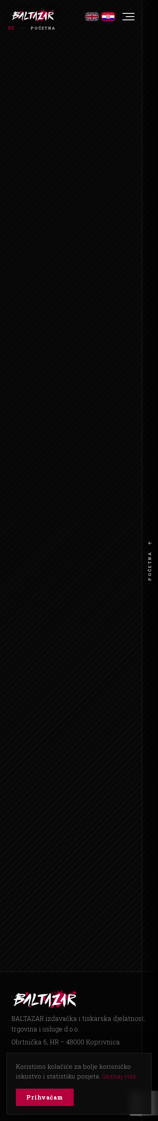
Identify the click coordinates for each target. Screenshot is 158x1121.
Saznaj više (119, 1076)
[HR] (108, 16)
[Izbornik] (128, 16)
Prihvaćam (44, 1097)
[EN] (92, 16)
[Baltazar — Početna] (33, 15)
